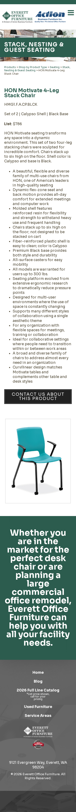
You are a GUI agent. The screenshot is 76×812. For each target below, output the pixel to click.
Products (10, 67)
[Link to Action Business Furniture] (50, 16)
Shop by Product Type (33, 67)
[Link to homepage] (17, 16)
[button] (71, 12)
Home (38, 672)
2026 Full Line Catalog (38, 690)
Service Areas (38, 715)
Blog (38, 681)
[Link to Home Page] (38, 732)
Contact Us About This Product (38, 396)
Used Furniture (38, 707)
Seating (55, 67)
